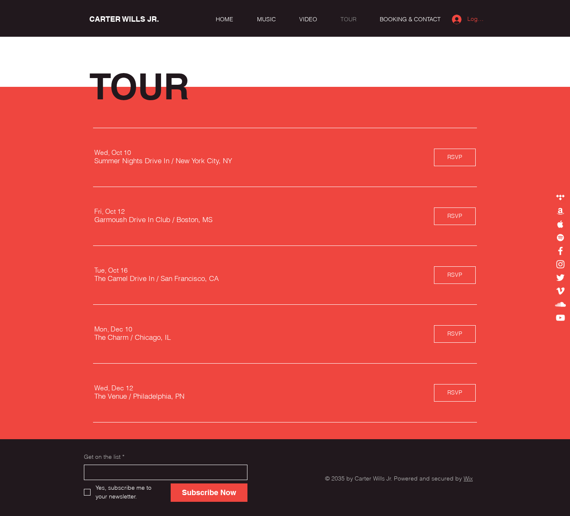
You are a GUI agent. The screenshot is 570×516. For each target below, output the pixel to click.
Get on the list (104, 456)
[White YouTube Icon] (560, 317)
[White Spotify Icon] (560, 237)
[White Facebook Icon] (560, 250)
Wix (468, 478)
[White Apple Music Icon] (560, 224)
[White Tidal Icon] (560, 197)
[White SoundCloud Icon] (560, 304)
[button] (131, 161)
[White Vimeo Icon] (560, 291)
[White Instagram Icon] (560, 264)
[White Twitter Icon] (560, 277)
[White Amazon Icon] (560, 210)
